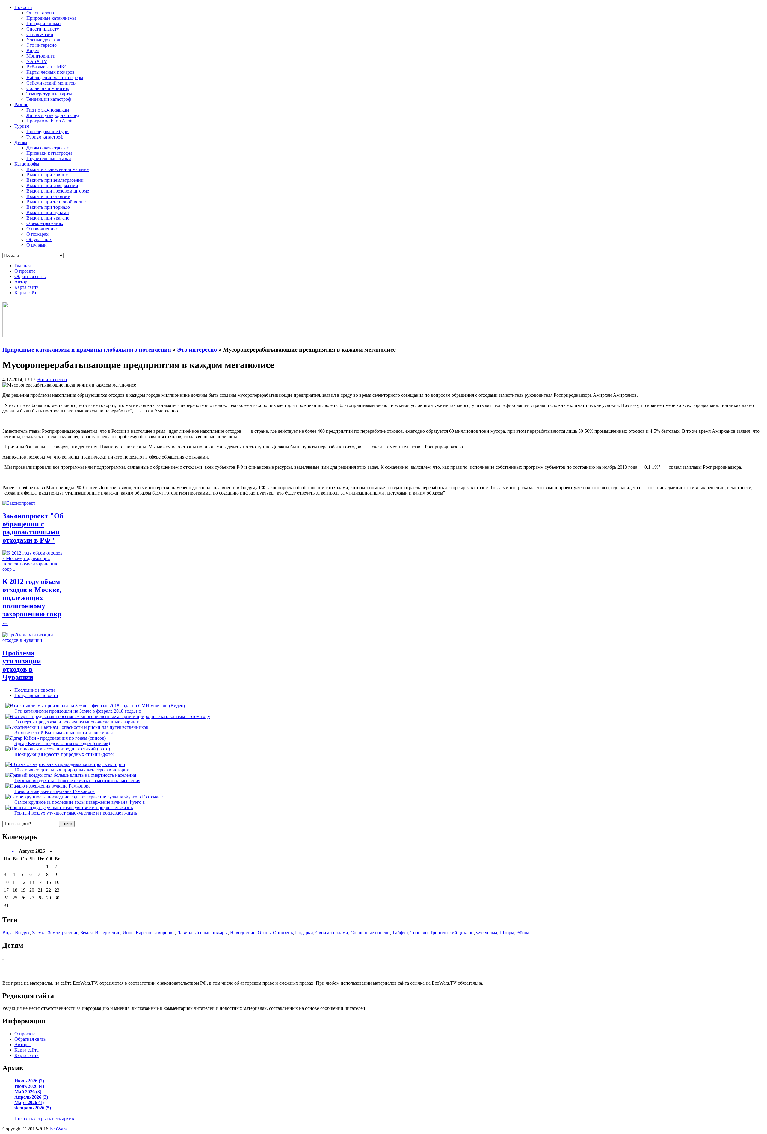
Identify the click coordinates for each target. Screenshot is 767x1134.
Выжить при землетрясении (55, 180)
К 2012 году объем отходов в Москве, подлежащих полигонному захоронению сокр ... (31, 602)
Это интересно (41, 45)
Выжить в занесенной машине (57, 169)
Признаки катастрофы (49, 153)
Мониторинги (40, 55)
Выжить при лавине (47, 174)
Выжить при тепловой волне (56, 201)
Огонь (264, 932)
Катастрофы (26, 163)
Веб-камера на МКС (47, 66)
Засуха (39, 932)
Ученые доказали (44, 39)
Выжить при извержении (52, 185)
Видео (32, 50)
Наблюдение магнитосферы (54, 77)
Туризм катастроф (44, 136)
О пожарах (37, 234)
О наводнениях (42, 228)
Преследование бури (47, 131)
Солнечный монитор (47, 88)
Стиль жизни (39, 34)
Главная (22, 265)
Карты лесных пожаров (50, 72)
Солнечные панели (370, 932)
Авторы (22, 281)
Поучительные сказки (48, 158)
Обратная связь (30, 276)
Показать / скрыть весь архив (44, 1118)
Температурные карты (49, 93)
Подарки (304, 932)
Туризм (21, 126)
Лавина (184, 932)
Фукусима (486, 932)
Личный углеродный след (52, 115)
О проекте (24, 271)
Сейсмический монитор (51, 82)
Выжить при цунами (47, 212)
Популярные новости (36, 695)
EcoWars (58, 1128)
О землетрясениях (44, 223)
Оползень (283, 932)
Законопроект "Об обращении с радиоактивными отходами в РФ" (32, 528)
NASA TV (36, 61)
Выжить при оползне (48, 196)
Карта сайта (26, 287)
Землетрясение (63, 932)
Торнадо (419, 932)
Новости (23, 7)
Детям (20, 142)
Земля (87, 932)
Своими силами (331, 932)
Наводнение (242, 932)
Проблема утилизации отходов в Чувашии (21, 665)
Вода (7, 932)
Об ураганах (39, 239)
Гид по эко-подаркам (47, 109)
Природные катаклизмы (51, 18)
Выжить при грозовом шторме (57, 190)
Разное (21, 104)
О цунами (36, 244)
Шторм (506, 932)
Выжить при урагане (47, 217)
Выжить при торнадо (48, 207)
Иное (128, 932)
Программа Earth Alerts (49, 120)
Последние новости (34, 690)
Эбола (523, 932)
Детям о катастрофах (47, 147)
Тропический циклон (452, 932)
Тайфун (400, 932)
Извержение (107, 932)
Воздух (22, 932)
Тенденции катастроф (48, 99)
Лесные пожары (211, 932)
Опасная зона (40, 12)
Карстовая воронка (155, 932)
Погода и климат (43, 23)
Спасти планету (42, 28)
